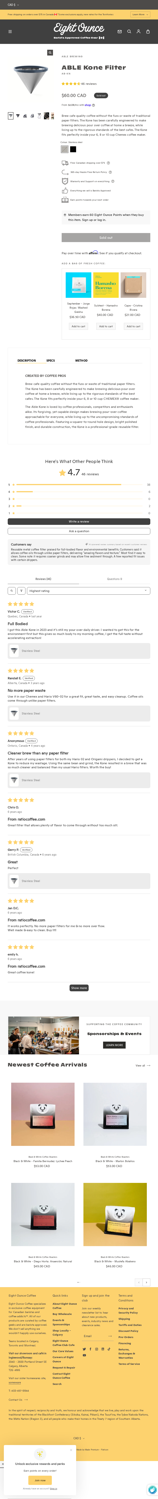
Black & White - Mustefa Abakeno (115, 1261)
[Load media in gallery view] (10, 115)
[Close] (3, 1464)
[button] (71, 84)
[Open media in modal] (50, 53)
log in (101, 220)
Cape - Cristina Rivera (133, 307)
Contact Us (15, 1399)
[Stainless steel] (65, 149)
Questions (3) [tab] (114, 579)
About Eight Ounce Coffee (65, 1306)
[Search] (129, 31)
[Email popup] (119, 31)
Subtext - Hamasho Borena (106, 307)
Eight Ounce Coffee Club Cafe (64, 1343)
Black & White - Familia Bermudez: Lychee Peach (42, 1161)
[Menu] (10, 31)
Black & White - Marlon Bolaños (115, 1161)
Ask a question (79, 531)
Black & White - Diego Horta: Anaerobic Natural (43, 1261)
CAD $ (11, 5)
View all (140, 1065)
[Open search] (12, 591)
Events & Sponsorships (61, 1322)
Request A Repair (64, 1367)
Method (81, 360)
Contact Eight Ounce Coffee (61, 1376)
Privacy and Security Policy (128, 1310)
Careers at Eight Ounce (63, 1359)
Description (27, 360)
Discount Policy (128, 1331)
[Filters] (21, 591)
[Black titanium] (73, 149)
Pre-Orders (125, 1337)
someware (15, 1382)
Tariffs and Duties (130, 1325)
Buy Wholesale (62, 1314)
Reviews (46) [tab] (43, 579)
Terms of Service (129, 1364)
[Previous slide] (139, 1282)
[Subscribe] (110, 1336)
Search (57, 1384)
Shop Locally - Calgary (62, 1333)
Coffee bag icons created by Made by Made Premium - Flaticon (79, 1450)
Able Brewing (72, 56)
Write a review (79, 521)
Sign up (87, 220)
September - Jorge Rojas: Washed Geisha (78, 308)
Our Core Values (63, 1351)
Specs (50, 360)
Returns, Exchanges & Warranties (126, 1354)
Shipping (124, 1319)
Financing (124, 1343)
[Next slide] (146, 1282)
